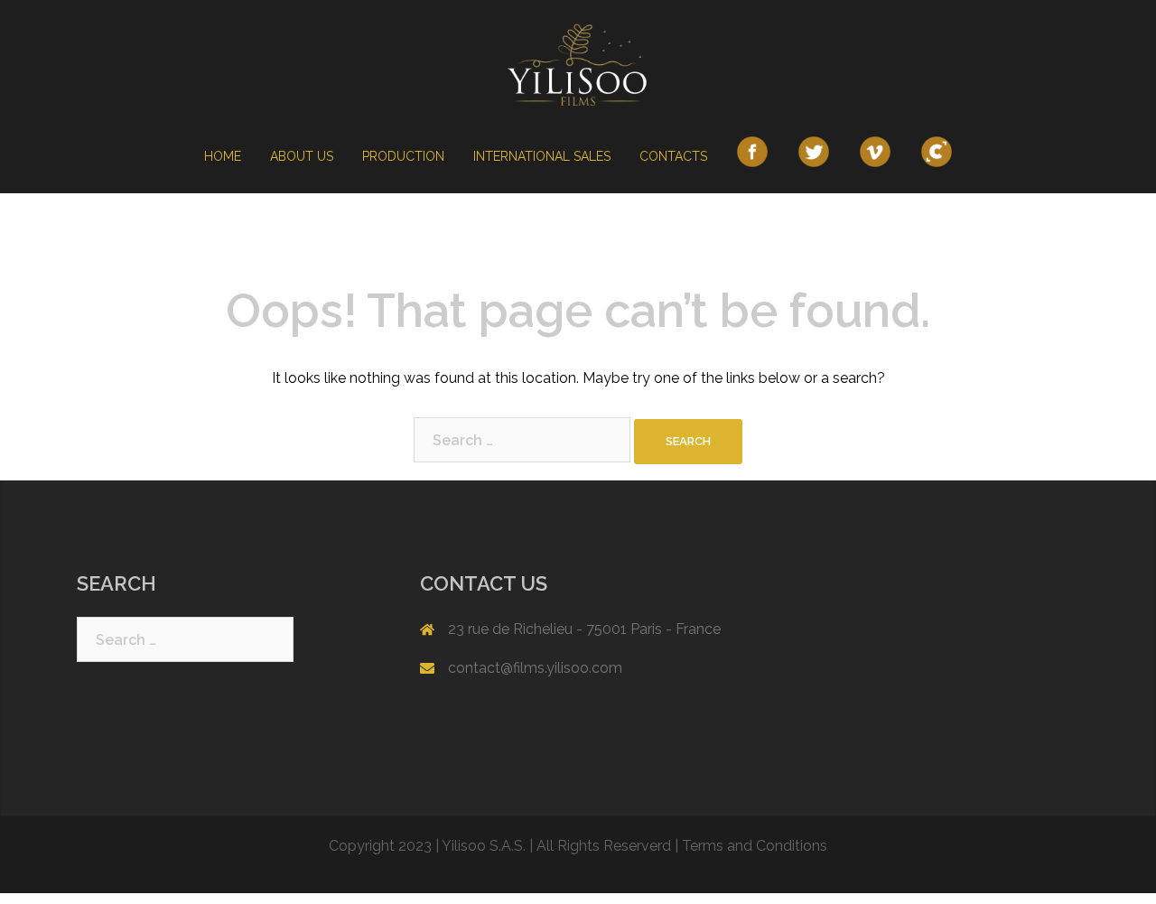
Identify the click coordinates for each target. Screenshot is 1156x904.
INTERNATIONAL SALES (542, 156)
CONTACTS (673, 156)
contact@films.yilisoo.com (535, 667)
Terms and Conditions (754, 845)
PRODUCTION (403, 156)
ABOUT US (301, 156)
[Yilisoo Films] (578, 69)
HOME (222, 156)
